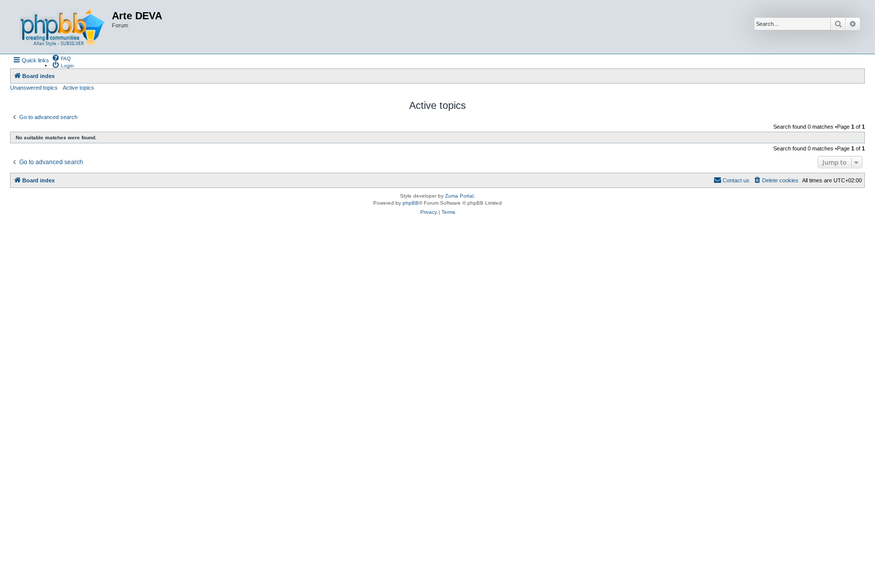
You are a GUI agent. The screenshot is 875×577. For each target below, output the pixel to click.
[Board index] (62, 27)
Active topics (78, 88)
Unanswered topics (34, 88)
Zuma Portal (459, 196)
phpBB (411, 203)
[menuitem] (61, 57)
